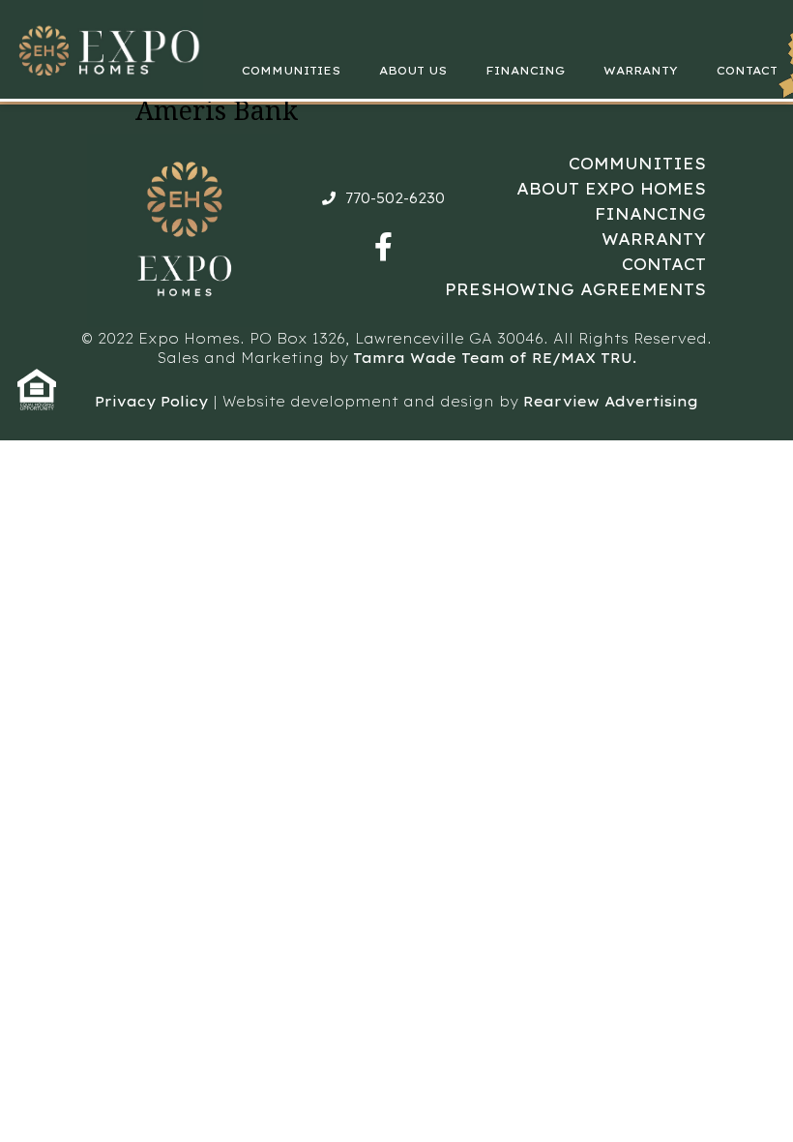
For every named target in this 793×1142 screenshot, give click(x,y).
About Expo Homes (611, 188)
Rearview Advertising (610, 401)
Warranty (640, 70)
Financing (525, 70)
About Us (413, 70)
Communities (291, 70)
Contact (747, 70)
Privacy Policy (151, 401)
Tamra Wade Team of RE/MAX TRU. (494, 358)
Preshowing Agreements (575, 289)
